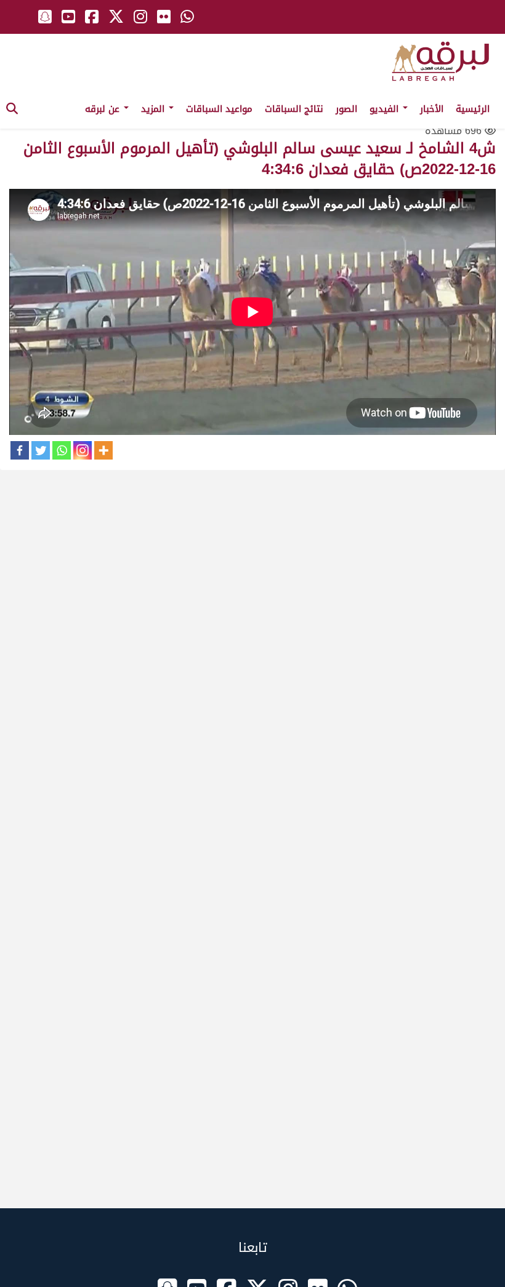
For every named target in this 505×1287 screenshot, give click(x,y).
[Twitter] (40, 450)
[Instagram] (82, 450)
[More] (103, 450)
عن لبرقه (104, 109)
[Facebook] (19, 450)
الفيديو (386, 109)
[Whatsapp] (61, 450)
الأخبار (431, 109)
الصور (346, 109)
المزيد (154, 109)
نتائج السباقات (294, 109)
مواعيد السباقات (219, 109)
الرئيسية (473, 109)
